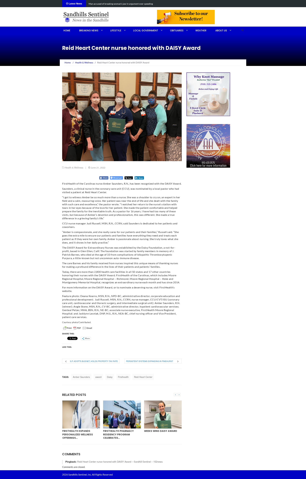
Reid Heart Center (143, 377)
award (98, 377)
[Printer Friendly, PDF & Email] (77, 328)
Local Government (145, 30)
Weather (200, 30)
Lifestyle (115, 30)
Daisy (110, 377)
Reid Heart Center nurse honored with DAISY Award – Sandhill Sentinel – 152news (120, 461)
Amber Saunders (81, 377)
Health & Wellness (74, 167)
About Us (221, 30)
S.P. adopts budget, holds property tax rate (94, 361)
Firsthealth (123, 377)
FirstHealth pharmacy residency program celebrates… (78, 434)
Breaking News (88, 30)
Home (66, 30)
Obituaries (176, 30)
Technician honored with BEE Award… (162, 432)
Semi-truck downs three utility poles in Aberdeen (113, 3)
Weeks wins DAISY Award (120, 431)
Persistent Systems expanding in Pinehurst (149, 361)
